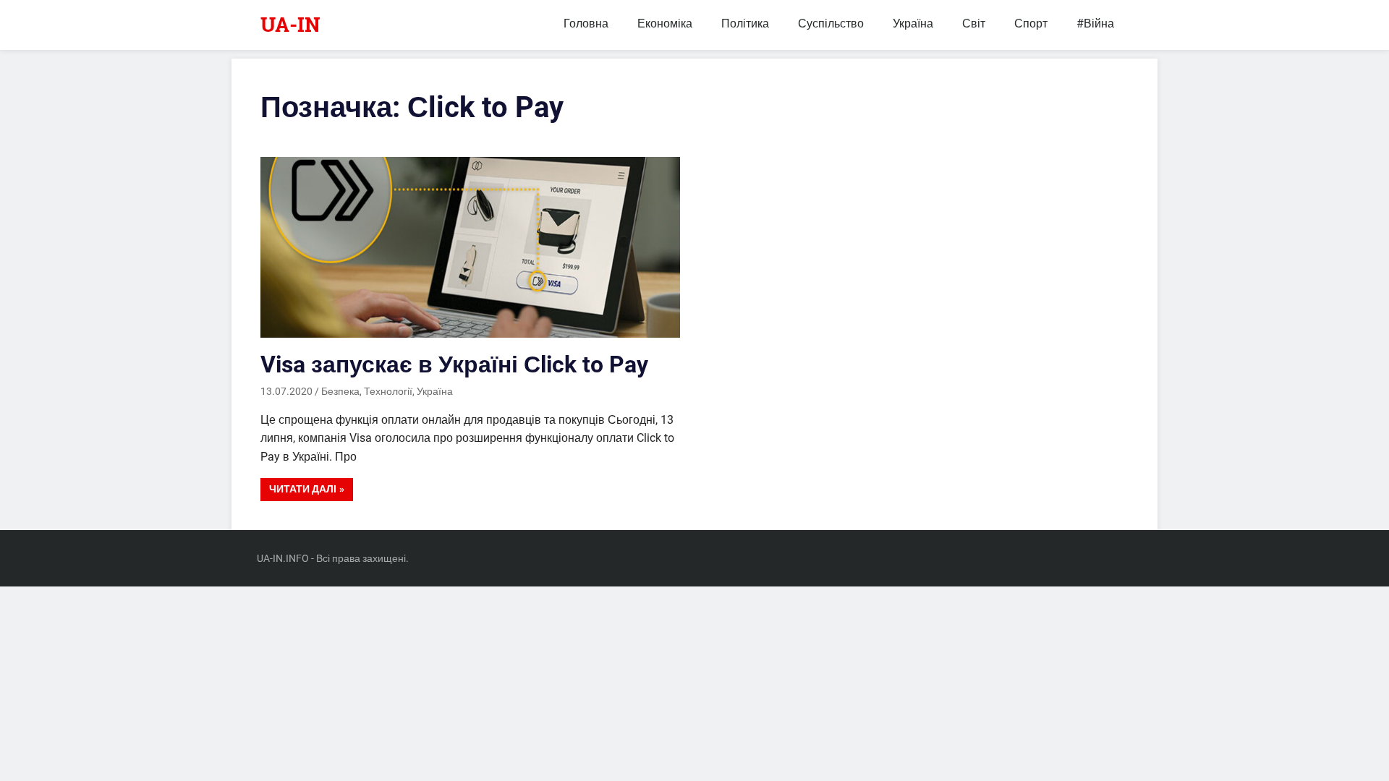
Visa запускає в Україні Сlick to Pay (454, 364)
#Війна (1095, 23)
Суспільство (831, 23)
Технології (388, 391)
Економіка (664, 23)
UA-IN (290, 24)
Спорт (1031, 23)
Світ (973, 23)
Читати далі (302, 489)
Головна (586, 23)
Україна (913, 23)
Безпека (340, 391)
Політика (745, 23)
